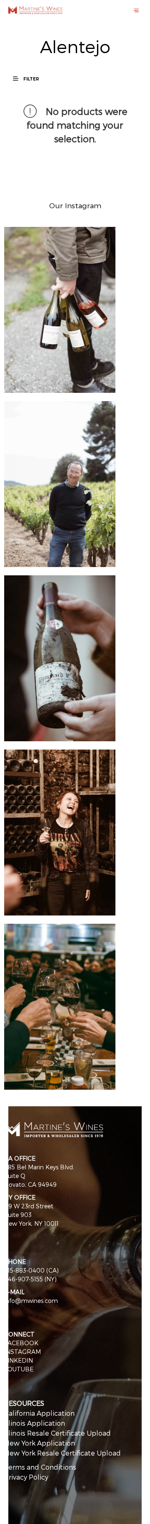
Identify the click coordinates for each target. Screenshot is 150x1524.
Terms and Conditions (40, 1467)
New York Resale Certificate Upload (62, 1453)
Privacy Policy (26, 1477)
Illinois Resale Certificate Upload (57, 1433)
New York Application (39, 1443)
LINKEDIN (18, 1360)
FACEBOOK (21, 1342)
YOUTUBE (18, 1369)
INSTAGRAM (22, 1351)
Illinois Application (34, 1423)
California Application (39, 1413)
